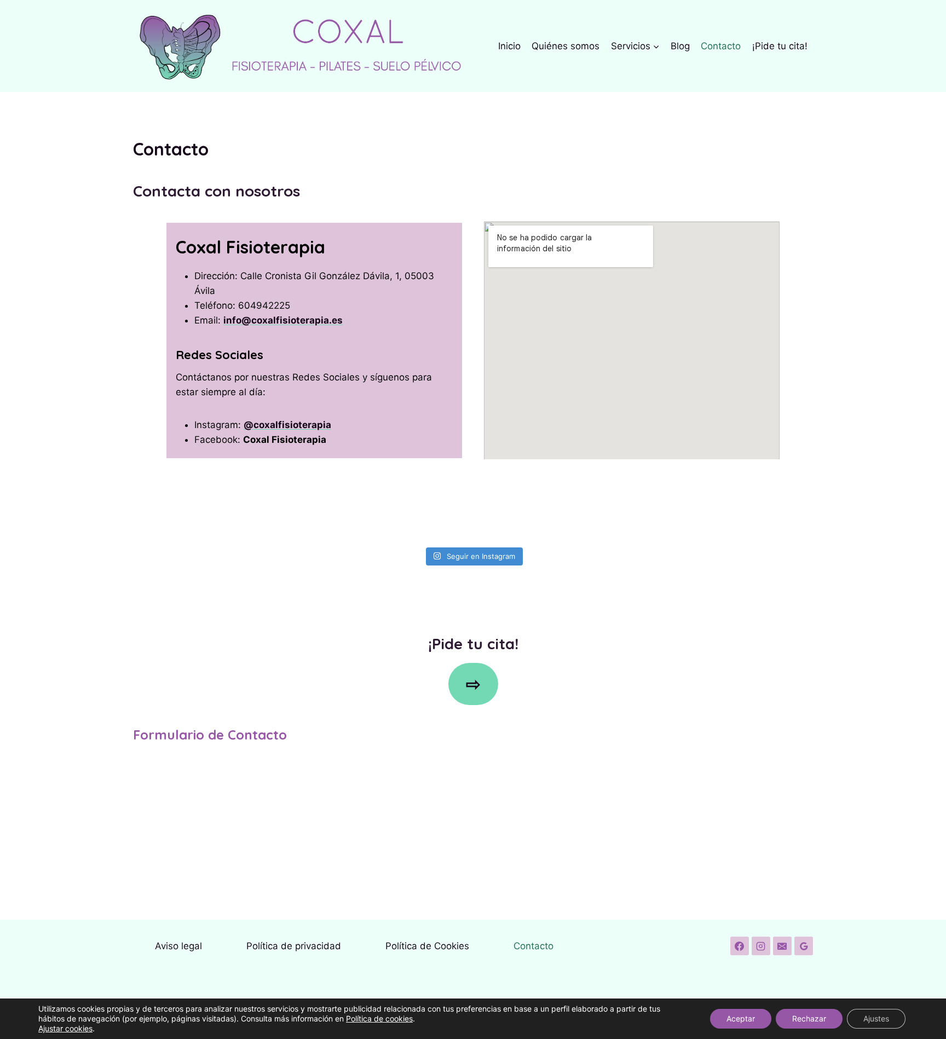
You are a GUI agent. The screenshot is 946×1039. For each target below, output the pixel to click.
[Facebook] (739, 946)
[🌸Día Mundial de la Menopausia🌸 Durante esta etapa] (530, 507)
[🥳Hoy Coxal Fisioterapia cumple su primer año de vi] (187, 507)
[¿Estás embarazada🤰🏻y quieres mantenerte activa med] (758, 507)
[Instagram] (761, 946)
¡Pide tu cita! (779, 46)
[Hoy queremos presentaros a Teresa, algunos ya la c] (644, 507)
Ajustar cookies (65, 1028)
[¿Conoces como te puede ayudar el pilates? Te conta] (415, 507)
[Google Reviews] (803, 946)
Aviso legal (178, 945)
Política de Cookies (427, 945)
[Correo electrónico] (782, 946)
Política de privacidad (293, 945)
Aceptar (740, 1018)
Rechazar (809, 1018)
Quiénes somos (565, 46)
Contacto (721, 46)
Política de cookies (379, 1018)
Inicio (509, 46)
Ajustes (876, 1018)
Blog (680, 46)
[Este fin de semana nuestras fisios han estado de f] (301, 507)
